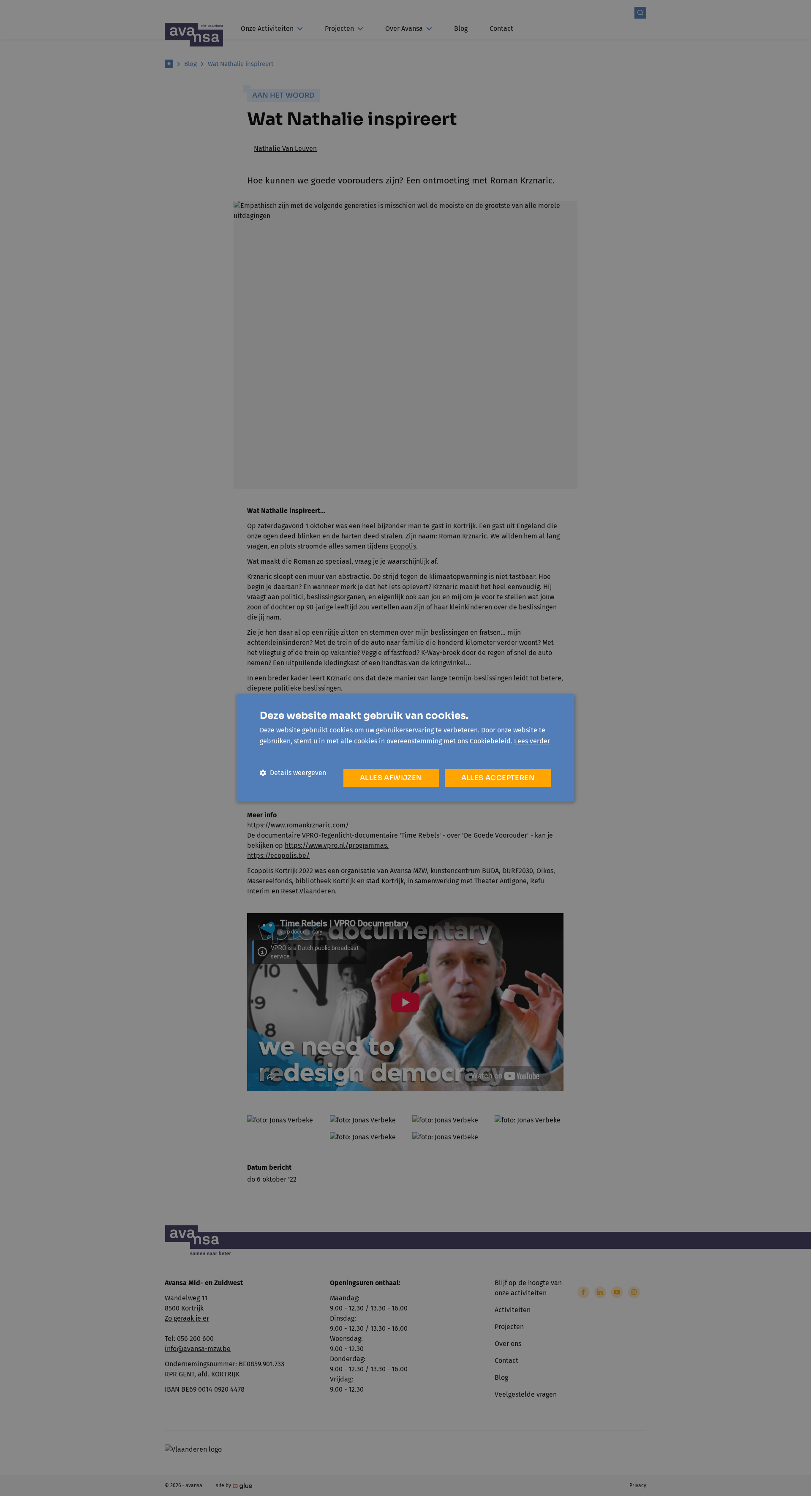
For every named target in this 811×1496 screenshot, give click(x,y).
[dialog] (405, 748)
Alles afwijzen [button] (391, 777)
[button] (293, 773)
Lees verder (532, 741)
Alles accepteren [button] (498, 777)
